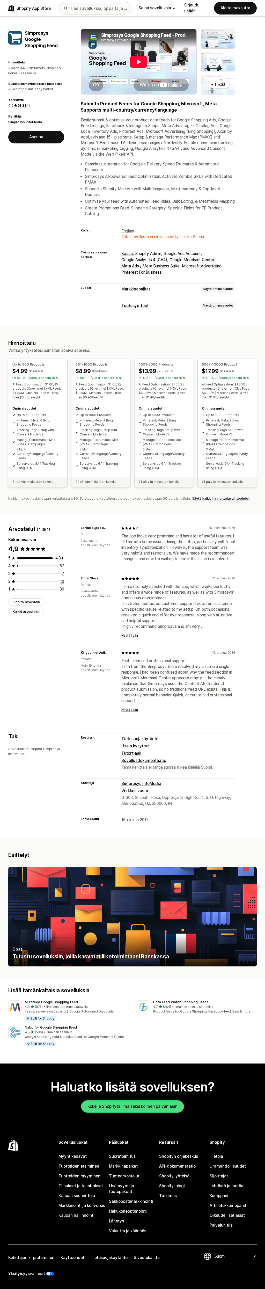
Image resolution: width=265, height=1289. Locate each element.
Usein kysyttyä (135, 746)
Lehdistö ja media (226, 1185)
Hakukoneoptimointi (128, 1211)
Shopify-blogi (172, 1185)
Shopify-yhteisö (174, 1176)
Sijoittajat (219, 1176)
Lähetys (116, 1221)
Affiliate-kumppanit (228, 1205)
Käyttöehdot (72, 1257)
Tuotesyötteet (135, 305)
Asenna (36, 136)
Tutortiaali (131, 753)
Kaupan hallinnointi (76, 1215)
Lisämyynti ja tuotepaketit (121, 1188)
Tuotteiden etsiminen (78, 1166)
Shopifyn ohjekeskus (178, 1156)
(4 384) (24, 105)
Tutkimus (168, 1195)
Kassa (127, 253)
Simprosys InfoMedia (25, 122)
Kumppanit (220, 1195)
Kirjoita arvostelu (26, 602)
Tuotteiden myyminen (79, 1176)
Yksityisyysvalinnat (26, 1273)
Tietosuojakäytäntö (139, 738)
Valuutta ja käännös (127, 1230)
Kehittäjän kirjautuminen (31, 1257)
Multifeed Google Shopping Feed (51, 1002)
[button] (68, 1011)
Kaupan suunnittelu (76, 1195)
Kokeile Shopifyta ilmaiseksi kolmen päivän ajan (132, 1106)
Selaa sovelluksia (154, 7)
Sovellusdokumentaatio (143, 760)
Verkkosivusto (134, 790)
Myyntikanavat (72, 1156)
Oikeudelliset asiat (227, 1215)
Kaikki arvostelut (26, 611)
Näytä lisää (129, 635)
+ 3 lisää (218, 84)
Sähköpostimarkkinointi (131, 1201)
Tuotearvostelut (124, 1176)
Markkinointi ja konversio (81, 1205)
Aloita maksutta (235, 7)
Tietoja (216, 1156)
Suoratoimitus (122, 1156)
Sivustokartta (147, 1257)
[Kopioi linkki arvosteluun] (111, 528)
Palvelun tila (221, 1225)
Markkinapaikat (135, 289)
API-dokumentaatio (177, 1166)
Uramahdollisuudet (228, 1166)
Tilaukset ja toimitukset (80, 1185)
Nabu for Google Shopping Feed (51, 1027)
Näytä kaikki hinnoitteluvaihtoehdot (220, 498)
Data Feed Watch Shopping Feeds (180, 1002)
